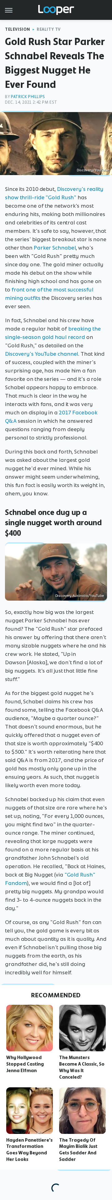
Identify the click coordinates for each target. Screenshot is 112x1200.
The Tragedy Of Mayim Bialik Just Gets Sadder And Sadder (78, 1149)
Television (17, 29)
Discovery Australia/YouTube (79, 596)
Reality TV (49, 29)
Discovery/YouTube (93, 170)
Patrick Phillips (28, 96)
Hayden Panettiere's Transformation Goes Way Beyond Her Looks (29, 1149)
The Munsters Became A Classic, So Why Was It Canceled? (82, 1067)
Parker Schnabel (55, 247)
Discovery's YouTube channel (41, 354)
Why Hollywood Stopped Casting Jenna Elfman (25, 1064)
